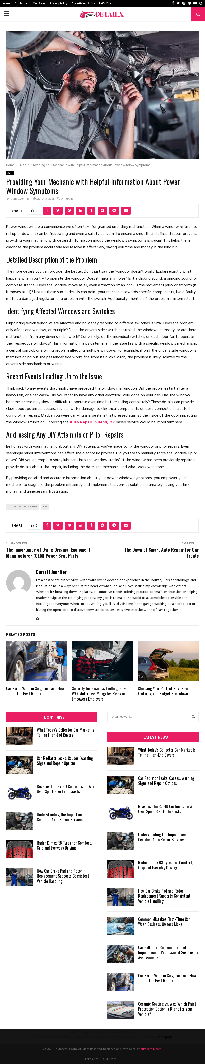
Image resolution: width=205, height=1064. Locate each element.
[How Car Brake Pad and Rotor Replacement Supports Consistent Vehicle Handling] (19, 877)
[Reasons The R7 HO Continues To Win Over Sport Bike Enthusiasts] (19, 793)
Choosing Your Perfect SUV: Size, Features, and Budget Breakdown (163, 691)
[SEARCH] (193, 717)
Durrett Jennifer (20, 198)
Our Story (39, 3)
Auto (10, 173)
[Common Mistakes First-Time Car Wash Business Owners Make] (121, 926)
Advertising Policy (83, 3)
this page (166, 1037)
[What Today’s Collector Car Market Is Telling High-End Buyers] (19, 736)
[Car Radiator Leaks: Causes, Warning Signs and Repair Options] (19, 765)
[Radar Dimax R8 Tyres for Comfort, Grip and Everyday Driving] (19, 849)
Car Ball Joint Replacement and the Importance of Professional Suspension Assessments (168, 952)
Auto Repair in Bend (23, 507)
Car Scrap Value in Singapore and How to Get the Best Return (35, 691)
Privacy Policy (59, 3)
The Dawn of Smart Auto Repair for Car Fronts (161, 552)
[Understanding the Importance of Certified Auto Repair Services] (19, 821)
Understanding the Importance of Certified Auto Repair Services (63, 817)
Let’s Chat (105, 3)
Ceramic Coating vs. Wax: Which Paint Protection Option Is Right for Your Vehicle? (167, 1009)
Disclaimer (22, 3)
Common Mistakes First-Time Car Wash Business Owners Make (164, 921)
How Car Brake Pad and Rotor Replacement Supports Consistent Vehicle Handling (63, 876)
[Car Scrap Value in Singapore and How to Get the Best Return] (121, 982)
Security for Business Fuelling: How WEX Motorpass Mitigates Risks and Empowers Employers (100, 693)
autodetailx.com (151, 1049)
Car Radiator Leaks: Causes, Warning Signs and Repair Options (65, 760)
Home (6, 3)
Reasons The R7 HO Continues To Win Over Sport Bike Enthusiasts (65, 789)
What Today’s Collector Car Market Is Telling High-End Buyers (65, 732)
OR (45, 507)
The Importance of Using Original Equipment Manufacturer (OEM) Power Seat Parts (48, 552)
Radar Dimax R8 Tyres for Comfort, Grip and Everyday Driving (64, 845)
